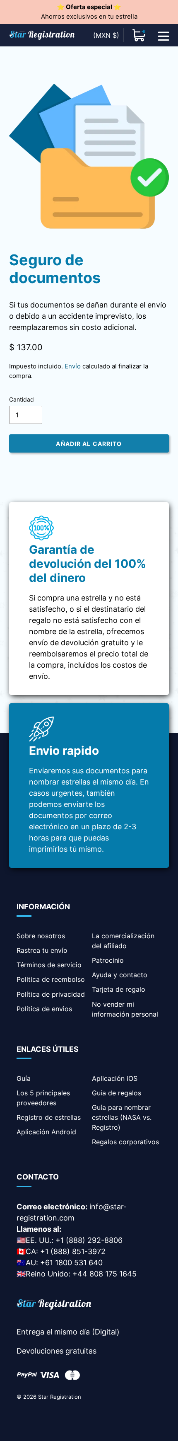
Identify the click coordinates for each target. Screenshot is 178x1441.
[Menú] (163, 35)
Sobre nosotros (41, 936)
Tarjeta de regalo (118, 989)
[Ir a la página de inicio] (54, 1305)
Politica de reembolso (51, 979)
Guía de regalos (116, 1093)
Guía (24, 1078)
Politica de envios (44, 1009)
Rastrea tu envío (42, 950)
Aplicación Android (46, 1132)
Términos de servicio (49, 965)
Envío (73, 366)
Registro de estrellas (49, 1117)
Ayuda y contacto (119, 975)
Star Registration (59, 1396)
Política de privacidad (51, 994)
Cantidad (21, 399)
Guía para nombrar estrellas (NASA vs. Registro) (122, 1117)
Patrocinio (108, 960)
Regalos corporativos (125, 1142)
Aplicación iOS (114, 1078)
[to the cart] (139, 35)
